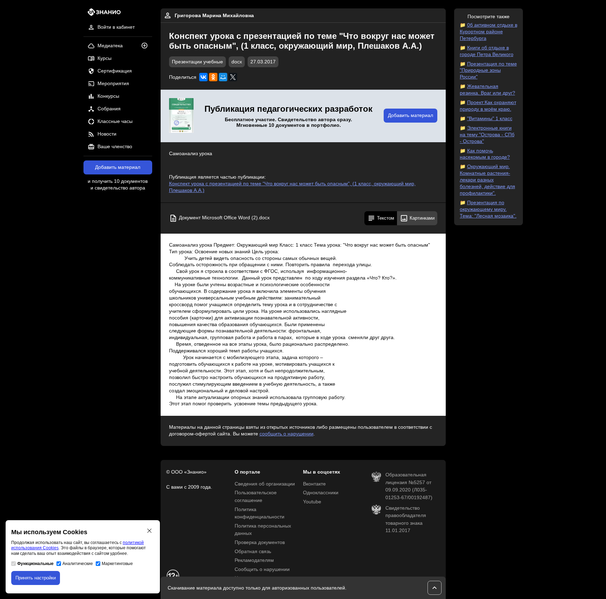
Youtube (312, 501)
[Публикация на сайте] (146, 46)
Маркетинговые (117, 563)
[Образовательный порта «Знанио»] (102, 14)
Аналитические (77, 563)
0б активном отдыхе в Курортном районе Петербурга (488, 31)
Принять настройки (35, 577)
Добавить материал (117, 167)
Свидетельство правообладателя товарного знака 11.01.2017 (405, 519)
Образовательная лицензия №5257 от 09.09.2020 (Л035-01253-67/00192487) (408, 486)
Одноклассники (320, 492)
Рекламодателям (254, 560)
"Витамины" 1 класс (489, 118)
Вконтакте (314, 484)
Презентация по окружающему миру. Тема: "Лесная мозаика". (488, 209)
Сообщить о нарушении (262, 569)
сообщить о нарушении (287, 433)
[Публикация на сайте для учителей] (181, 116)
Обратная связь (253, 551)
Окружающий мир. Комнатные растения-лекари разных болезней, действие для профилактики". (487, 180)
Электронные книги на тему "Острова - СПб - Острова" (487, 134)
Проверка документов (260, 542)
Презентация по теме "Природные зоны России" (488, 70)
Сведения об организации (265, 484)
